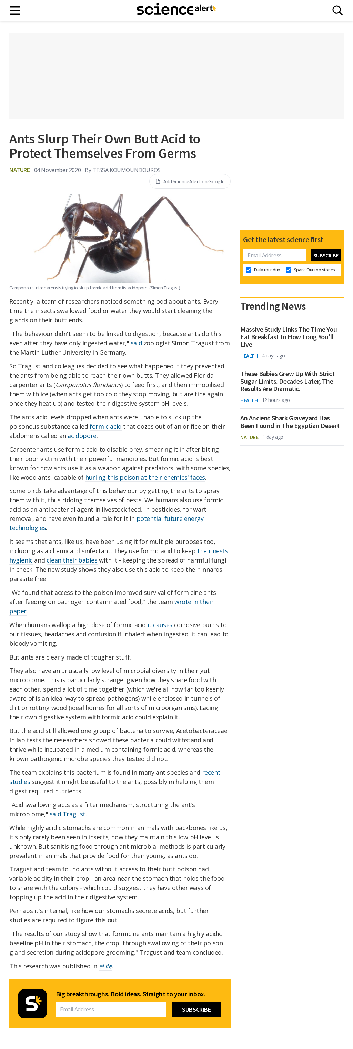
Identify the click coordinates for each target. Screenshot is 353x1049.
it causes (160, 625)
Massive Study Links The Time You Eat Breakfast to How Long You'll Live (288, 336)
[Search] (338, 10)
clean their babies (72, 560)
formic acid (106, 426)
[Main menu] (15, 10)
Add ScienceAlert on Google (194, 181)
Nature (19, 170)
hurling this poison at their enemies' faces (145, 477)
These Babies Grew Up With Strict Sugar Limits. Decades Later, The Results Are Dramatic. (287, 381)
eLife (105, 966)
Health (249, 355)
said (136, 343)
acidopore (82, 435)
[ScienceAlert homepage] (176, 10)
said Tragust (67, 814)
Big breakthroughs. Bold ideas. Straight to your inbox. (130, 994)
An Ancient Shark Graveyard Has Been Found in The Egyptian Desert (290, 421)
